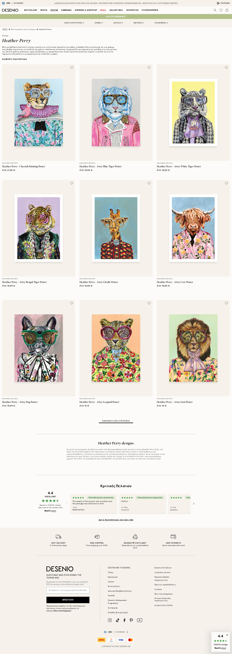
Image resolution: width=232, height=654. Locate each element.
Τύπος (110, 572)
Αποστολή (67, 600)
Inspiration (132, 10)
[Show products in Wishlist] (221, 10)
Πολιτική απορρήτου (164, 594)
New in (43, 10)
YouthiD (111, 595)
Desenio (124, 646)
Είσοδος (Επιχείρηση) (118, 612)
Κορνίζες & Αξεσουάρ (86, 10)
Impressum (113, 577)
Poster (54, 10)
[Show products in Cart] (227, 10)
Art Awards (113, 608)
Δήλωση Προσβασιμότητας (120, 591)
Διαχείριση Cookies (164, 605)
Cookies (158, 589)
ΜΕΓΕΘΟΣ (138, 23)
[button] (220, 642)
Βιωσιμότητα (114, 586)
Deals (103, 10)
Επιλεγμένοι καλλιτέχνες (23, 29)
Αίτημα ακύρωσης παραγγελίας (163, 599)
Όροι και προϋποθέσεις (165, 585)
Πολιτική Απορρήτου (62, 611)
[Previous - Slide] (67, 503)
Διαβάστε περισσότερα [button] (14, 59)
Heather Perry (45, 29)
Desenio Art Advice (163, 568)
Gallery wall (116, 10)
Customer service (163, 572)
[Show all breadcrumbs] (5, 29)
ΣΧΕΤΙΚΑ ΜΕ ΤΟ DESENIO (119, 568)
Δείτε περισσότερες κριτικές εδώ (116, 520)
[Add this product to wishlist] (71, 67)
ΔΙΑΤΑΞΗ (117, 23)
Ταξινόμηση (160, 23)
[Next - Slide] (194, 503)
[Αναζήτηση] (215, 10)
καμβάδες (66, 10)
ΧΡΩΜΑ (98, 23)
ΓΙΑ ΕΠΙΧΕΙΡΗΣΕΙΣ (150, 10)
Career (111, 582)
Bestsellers (30, 10)
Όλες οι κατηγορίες (73, 23)
